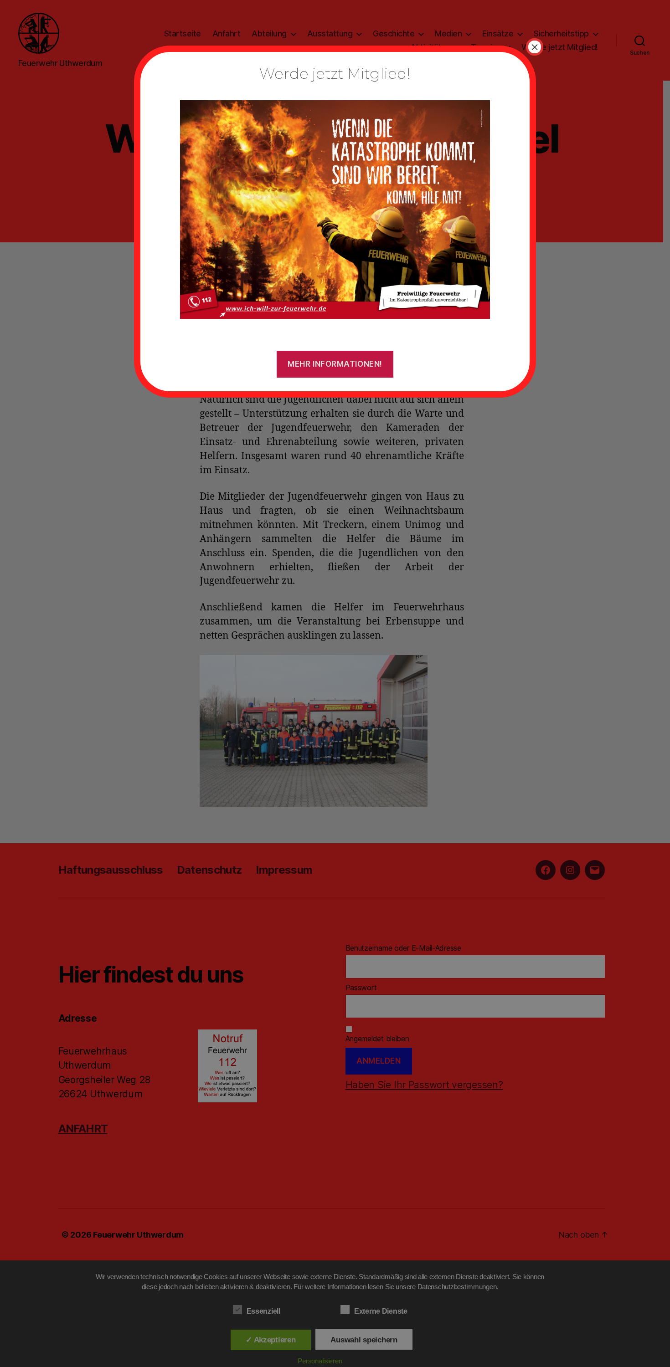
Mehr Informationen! (335, 364)
